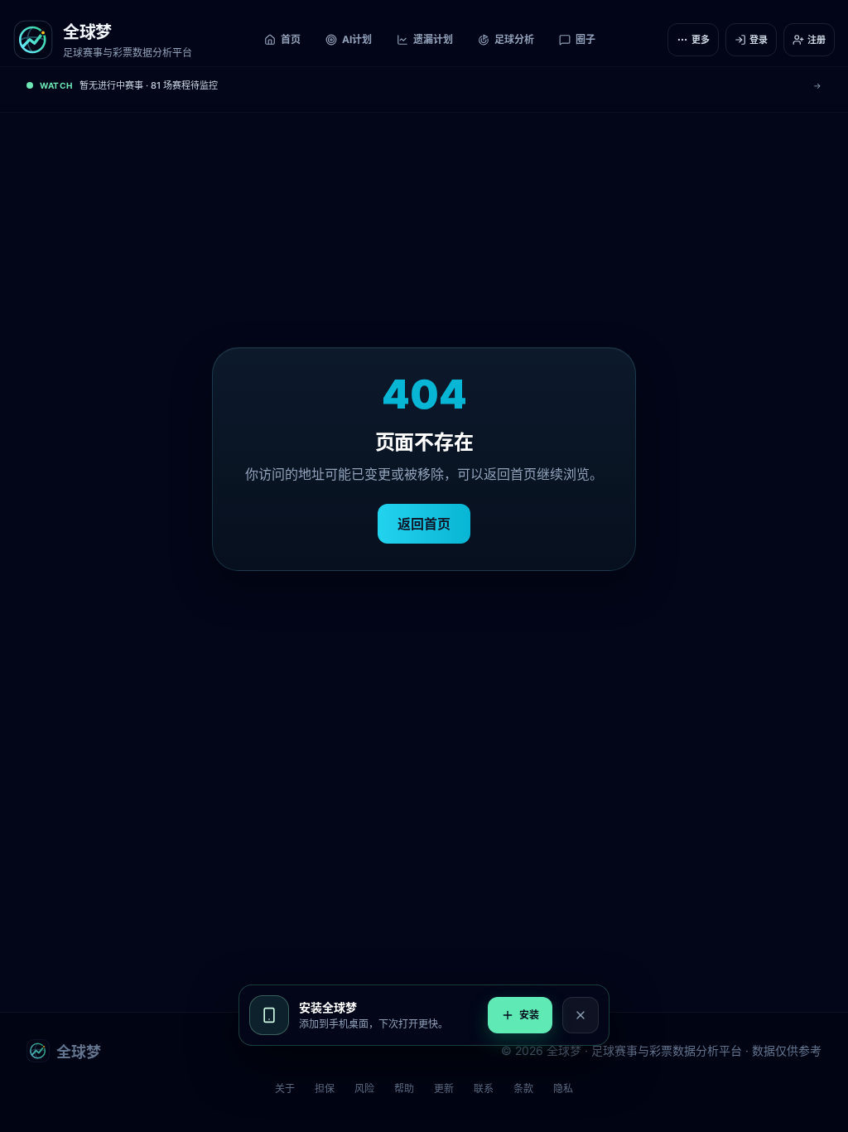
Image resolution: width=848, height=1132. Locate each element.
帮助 (404, 1088)
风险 (364, 1088)
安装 (529, 1015)
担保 (325, 1088)
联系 (484, 1088)
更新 (444, 1088)
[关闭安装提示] (580, 1015)
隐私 (563, 1088)
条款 (523, 1088)
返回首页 (424, 523)
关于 (285, 1088)
